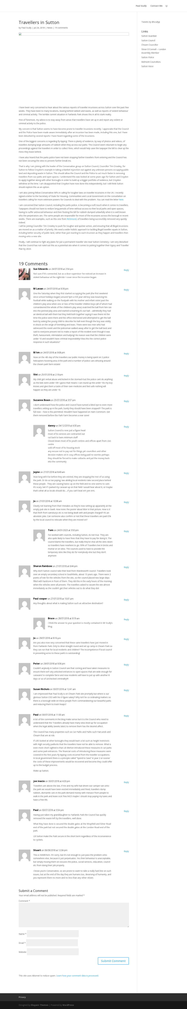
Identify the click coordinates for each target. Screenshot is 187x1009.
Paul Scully (141, 6)
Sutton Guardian (149, 35)
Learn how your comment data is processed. (77, 975)
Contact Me (156, 6)
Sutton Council (148, 40)
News (49, 27)
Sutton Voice (147, 66)
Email (22, 943)
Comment (24, 901)
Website (22, 952)
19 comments (61, 27)
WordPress (68, 1005)
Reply (126, 270)
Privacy (22, 997)
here (121, 199)
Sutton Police (147, 57)
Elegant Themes (39, 1005)
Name (22, 933)
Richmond (71, 219)
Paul (35, 714)
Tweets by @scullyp (150, 21)
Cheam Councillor (149, 44)
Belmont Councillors (151, 61)
